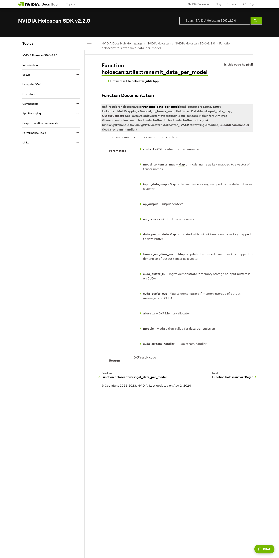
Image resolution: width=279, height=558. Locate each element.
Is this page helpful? (238, 64)
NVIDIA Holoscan (159, 43)
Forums (231, 4)
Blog (218, 4)
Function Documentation (128, 95)
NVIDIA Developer (199, 4)
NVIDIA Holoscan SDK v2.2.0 (195, 43)
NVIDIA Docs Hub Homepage (122, 43)
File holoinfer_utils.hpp (142, 81)
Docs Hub (50, 4)
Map (181, 164)
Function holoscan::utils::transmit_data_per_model (155, 68)
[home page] (29, 4)
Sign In (254, 4)
